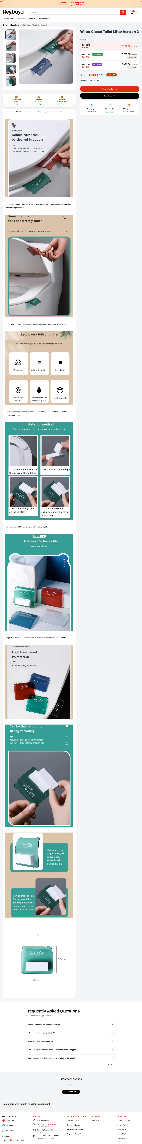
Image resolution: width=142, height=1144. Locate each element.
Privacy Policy (122, 1129)
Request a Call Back (74, 1134)
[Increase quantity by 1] (98, 80)
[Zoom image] (69, 33)
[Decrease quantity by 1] (91, 80)
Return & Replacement (26, 18)
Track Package (8, 18)
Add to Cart (109, 89)
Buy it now (108, 96)
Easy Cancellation (46, 18)
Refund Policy (122, 1134)
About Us (95, 1121)
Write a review (71, 1092)
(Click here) (53, 1124)
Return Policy (122, 1125)
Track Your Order (73, 1121)
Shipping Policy (122, 1138)
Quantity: (84, 80)
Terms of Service (123, 1121)
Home (5, 25)
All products (14, 25)
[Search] (123, 12)
